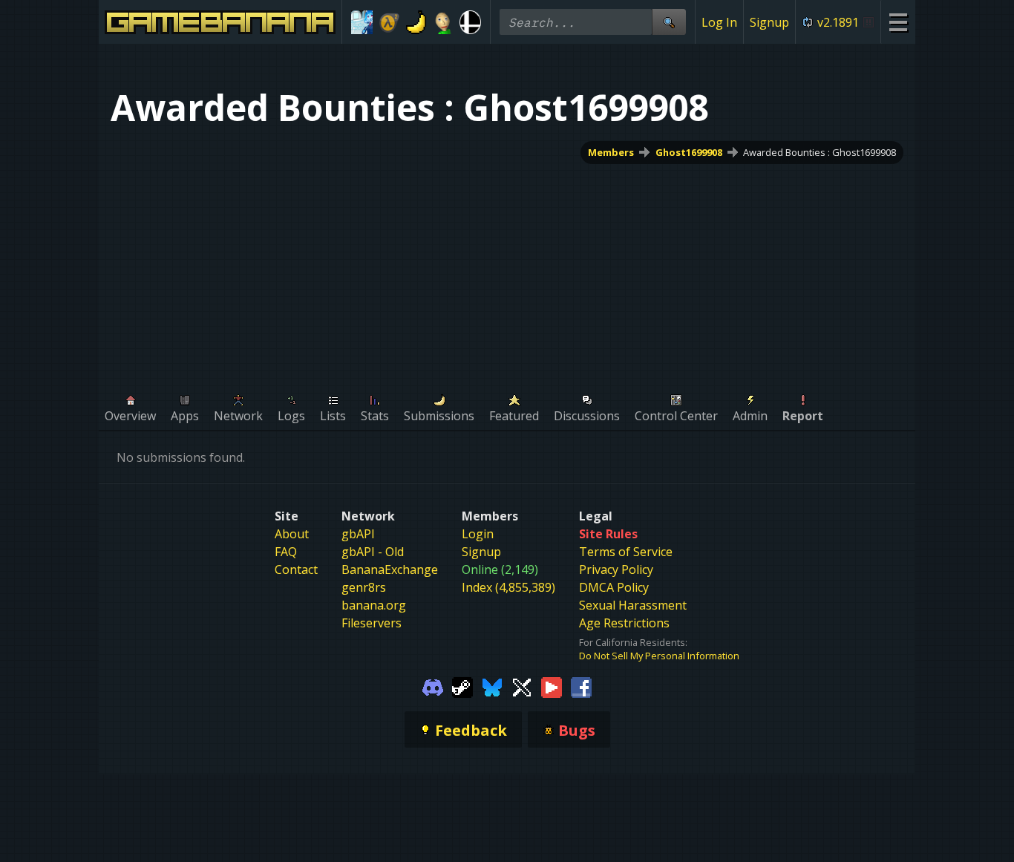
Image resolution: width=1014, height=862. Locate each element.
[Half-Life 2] (389, 22)
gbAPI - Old (372, 551)
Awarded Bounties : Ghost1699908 (819, 152)
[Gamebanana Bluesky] (492, 686)
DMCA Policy (614, 587)
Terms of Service (626, 551)
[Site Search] (669, 22)
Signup (769, 22)
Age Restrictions (624, 623)
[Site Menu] (897, 22)
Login (478, 534)
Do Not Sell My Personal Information (659, 655)
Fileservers (371, 623)
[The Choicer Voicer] (362, 22)
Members (611, 152)
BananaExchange (389, 569)
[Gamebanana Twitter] (522, 686)
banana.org (373, 605)
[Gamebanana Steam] (462, 686)
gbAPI (358, 534)
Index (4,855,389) (508, 587)
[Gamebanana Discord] (433, 686)
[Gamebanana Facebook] (581, 686)
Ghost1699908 (688, 152)
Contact (296, 569)
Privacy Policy (616, 569)
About (292, 534)
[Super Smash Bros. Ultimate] (470, 22)
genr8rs (363, 587)
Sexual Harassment (633, 605)
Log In (719, 22)
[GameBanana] (416, 22)
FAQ (286, 551)
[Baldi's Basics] (443, 22)
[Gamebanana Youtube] (551, 686)
